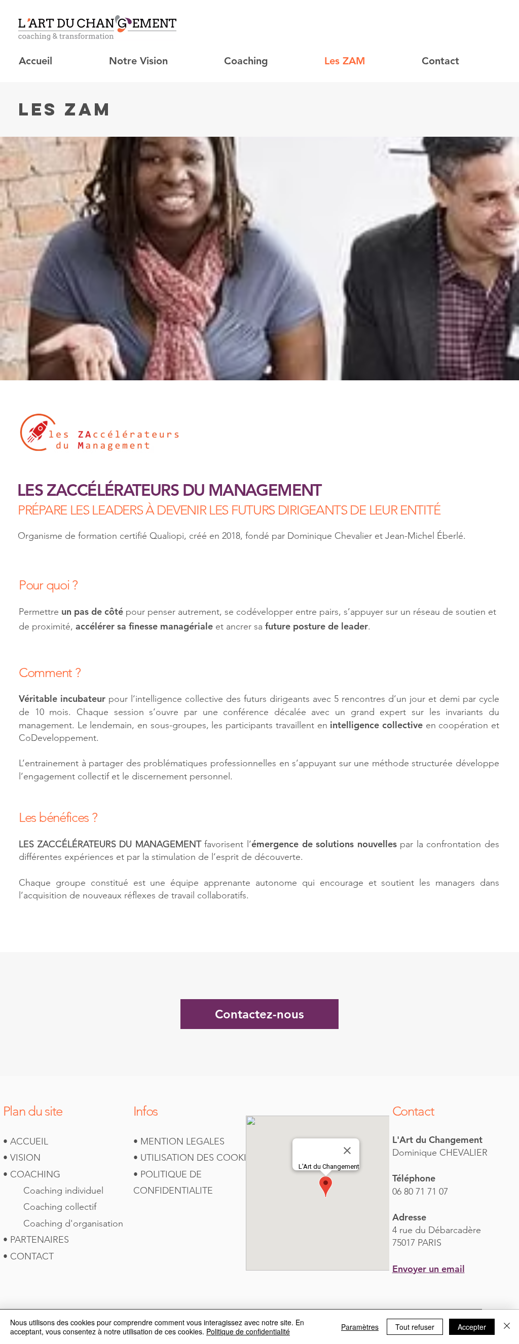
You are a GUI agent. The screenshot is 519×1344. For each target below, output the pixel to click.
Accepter (472, 1327)
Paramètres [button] (360, 1327)
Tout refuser (414, 1327)
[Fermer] (507, 1327)
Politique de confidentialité (248, 1331)
